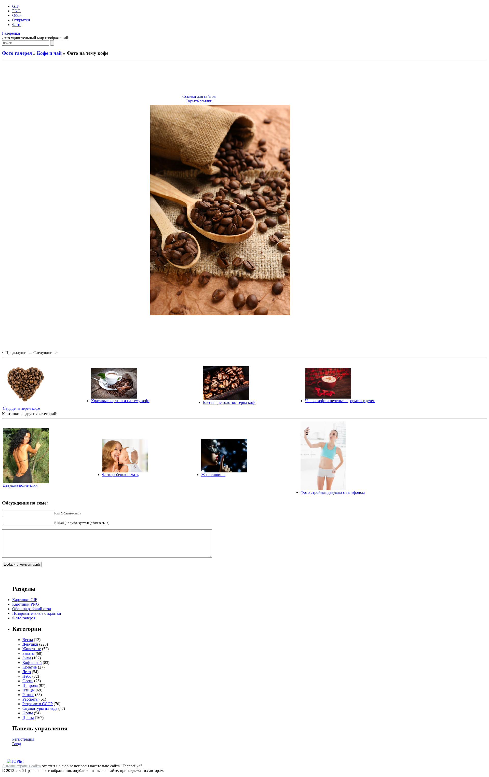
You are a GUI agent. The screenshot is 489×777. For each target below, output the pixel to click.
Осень (27, 681)
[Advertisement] (244, 78)
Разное (28, 694)
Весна (27, 639)
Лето (26, 672)
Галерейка (11, 33)
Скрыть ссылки (198, 101)
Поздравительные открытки (36, 613)
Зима (26, 658)
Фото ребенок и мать (120, 474)
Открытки (21, 20)
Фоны (27, 713)
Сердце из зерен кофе (21, 408)
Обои (17, 15)
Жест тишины (213, 474)
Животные (31, 649)
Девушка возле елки (20, 485)
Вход (16, 744)
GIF (15, 6)
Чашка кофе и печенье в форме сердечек (340, 401)
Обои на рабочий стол (31, 609)
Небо (26, 676)
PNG (16, 11)
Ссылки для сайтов (199, 96)
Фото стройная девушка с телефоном (333, 492)
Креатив (29, 667)
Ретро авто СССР (37, 704)
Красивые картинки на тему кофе (120, 401)
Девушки (30, 644)
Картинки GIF (24, 599)
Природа (30, 685)
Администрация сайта (21, 766)
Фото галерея (17, 53)
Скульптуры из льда (39, 708)
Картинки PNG (25, 604)
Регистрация (23, 739)
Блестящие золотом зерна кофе (229, 402)
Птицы (28, 690)
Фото (16, 24)
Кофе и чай (49, 53)
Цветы (28, 717)
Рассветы (30, 699)
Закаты (28, 653)
